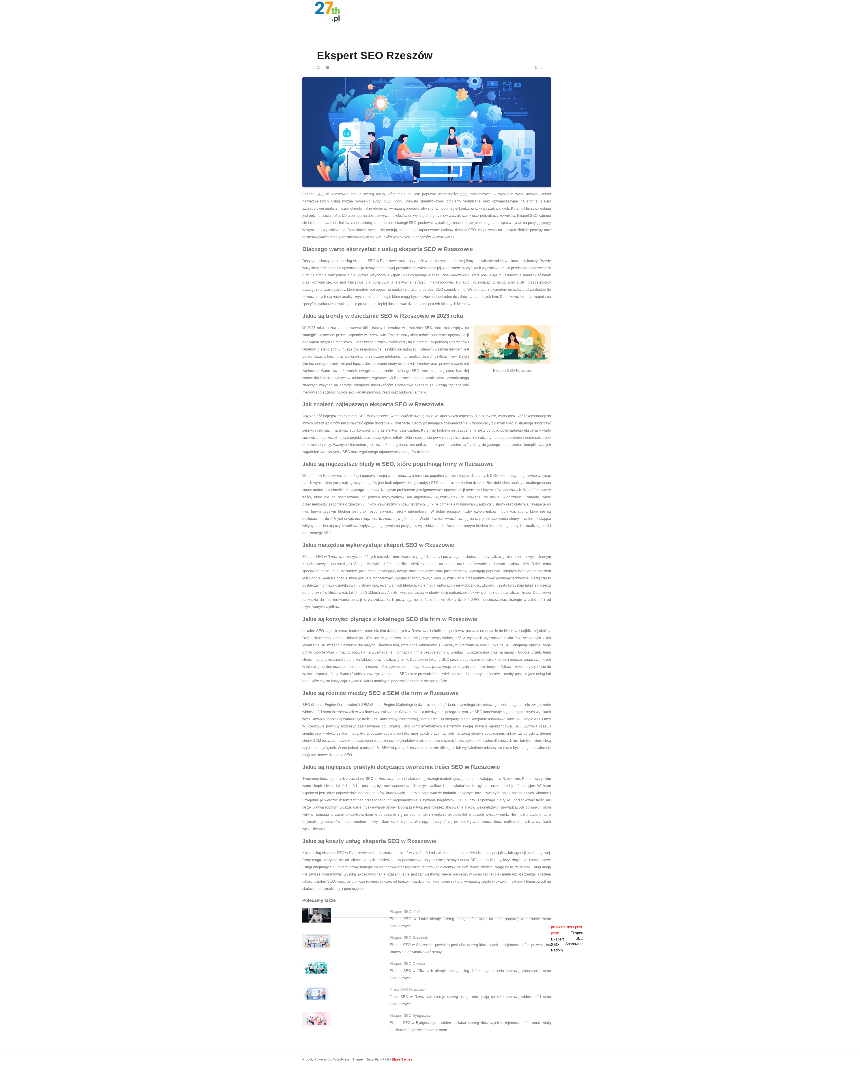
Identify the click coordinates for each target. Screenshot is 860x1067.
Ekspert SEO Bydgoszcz (410, 1015)
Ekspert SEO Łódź (405, 912)
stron (464, 194)
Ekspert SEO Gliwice (407, 964)
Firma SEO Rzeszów (407, 989)
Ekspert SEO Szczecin (408, 938)
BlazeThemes (402, 1059)
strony (546, 223)
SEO (320, 194)
